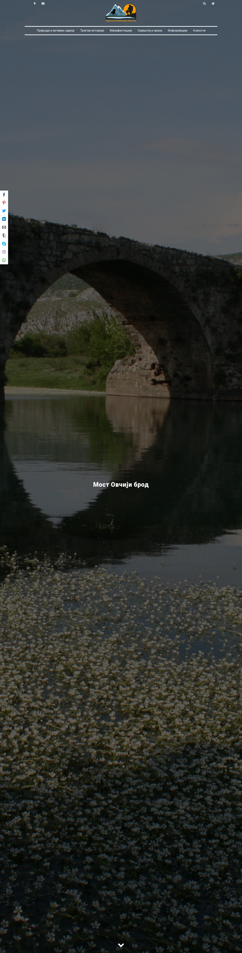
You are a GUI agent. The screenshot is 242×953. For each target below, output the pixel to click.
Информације (177, 30)
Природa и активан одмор (56, 30)
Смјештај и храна (150, 30)
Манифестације (121, 30)
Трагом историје (92, 30)
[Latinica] (213, 3)
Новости (199, 30)
